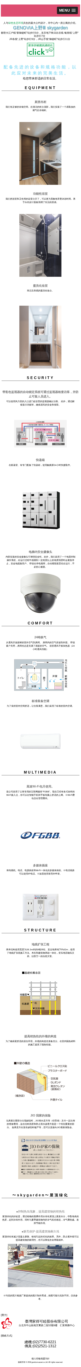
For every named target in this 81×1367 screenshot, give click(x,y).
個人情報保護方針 (41, 1358)
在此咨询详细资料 (40, 49)
